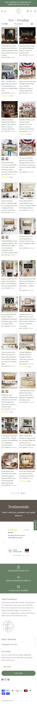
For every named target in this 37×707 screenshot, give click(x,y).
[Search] (6, 11)
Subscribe (18, 673)
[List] (34, 24)
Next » (23, 493)
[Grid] (32, 24)
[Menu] (2, 11)
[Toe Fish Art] (18, 11)
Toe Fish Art (9, 700)
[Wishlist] (31, 11)
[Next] (33, 542)
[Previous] (3, 542)
